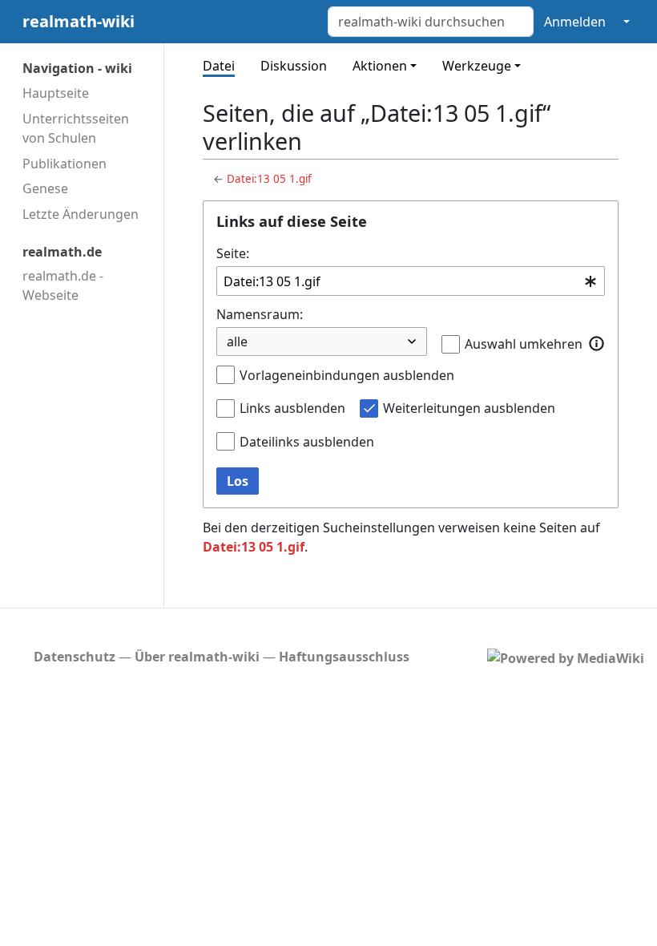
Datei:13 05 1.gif (269, 179)
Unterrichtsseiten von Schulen (75, 128)
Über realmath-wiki (197, 656)
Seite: (232, 253)
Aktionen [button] (380, 66)
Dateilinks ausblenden (307, 442)
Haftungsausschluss (344, 656)
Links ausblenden (292, 408)
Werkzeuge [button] (476, 66)
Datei (219, 66)
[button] (596, 343)
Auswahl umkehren (523, 344)
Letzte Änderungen (80, 214)
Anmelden (575, 21)
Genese (45, 188)
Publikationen (64, 163)
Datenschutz (74, 656)
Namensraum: (259, 314)
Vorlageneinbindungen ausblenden (347, 375)
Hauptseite (55, 93)
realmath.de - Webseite (62, 285)
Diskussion (293, 66)
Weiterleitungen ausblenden (469, 408)
